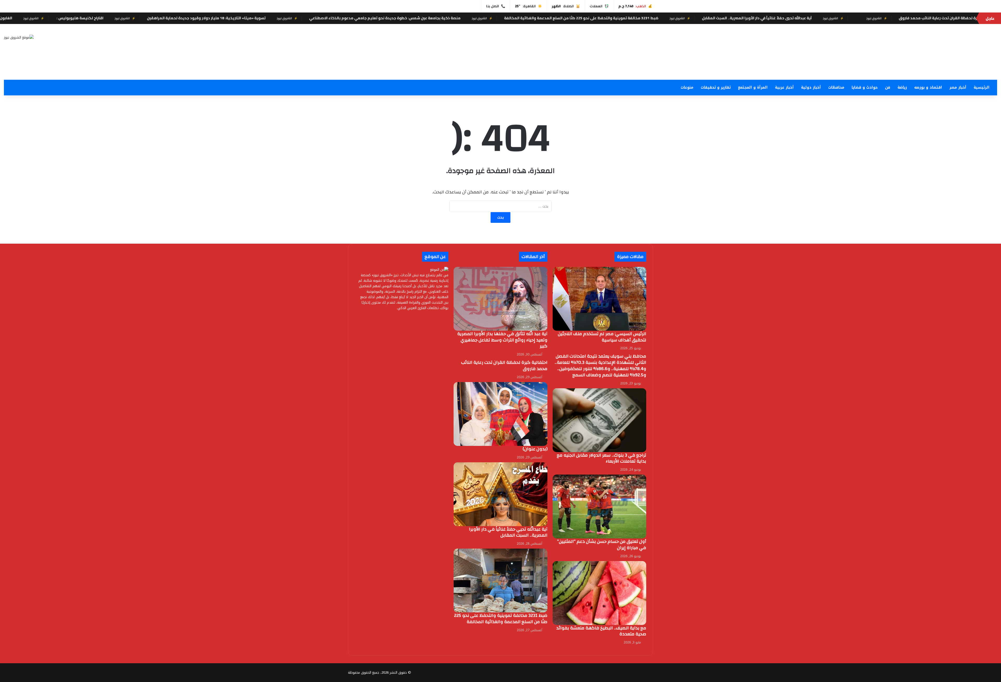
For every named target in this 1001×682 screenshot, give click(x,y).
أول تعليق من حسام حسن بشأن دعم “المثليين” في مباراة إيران (601, 544)
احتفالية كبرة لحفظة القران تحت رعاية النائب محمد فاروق (504, 365)
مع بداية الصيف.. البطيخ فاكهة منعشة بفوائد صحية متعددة (601, 631)
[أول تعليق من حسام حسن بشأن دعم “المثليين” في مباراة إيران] (599, 506)
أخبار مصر (957, 87)
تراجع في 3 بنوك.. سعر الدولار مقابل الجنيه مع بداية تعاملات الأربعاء (601, 458)
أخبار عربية (784, 87)
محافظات (836, 87)
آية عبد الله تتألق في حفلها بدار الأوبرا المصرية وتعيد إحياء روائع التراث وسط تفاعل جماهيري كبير (502, 340)
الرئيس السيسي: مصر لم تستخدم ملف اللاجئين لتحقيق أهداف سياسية (602, 337)
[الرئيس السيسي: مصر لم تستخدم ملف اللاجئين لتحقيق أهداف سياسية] (599, 299)
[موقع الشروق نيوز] (19, 37)
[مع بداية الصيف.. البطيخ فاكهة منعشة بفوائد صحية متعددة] (599, 593)
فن (887, 87)
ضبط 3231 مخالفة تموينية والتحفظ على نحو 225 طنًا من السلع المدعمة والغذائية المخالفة (638, 18)
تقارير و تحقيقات (716, 87)
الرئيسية (982, 87)
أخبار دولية (811, 87)
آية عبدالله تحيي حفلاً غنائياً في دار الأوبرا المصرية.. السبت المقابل (814, 18)
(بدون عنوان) (535, 449)
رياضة (902, 87)
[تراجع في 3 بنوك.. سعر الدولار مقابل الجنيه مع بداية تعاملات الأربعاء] (599, 420)
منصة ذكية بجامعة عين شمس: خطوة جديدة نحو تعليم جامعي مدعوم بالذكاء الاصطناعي (442, 18)
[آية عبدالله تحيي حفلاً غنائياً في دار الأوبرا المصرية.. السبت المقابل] (500, 494)
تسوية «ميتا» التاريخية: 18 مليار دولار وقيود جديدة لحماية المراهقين (263, 18)
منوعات (687, 87)
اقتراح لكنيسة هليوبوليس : (137, 18)
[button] (667, 67)
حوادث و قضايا (865, 87)
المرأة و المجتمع (753, 87)
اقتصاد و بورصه (928, 87)
